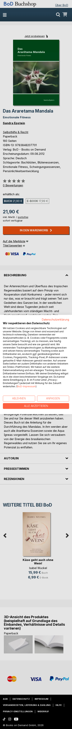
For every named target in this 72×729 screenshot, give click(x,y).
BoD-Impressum (26, 386)
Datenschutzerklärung (55, 319)
